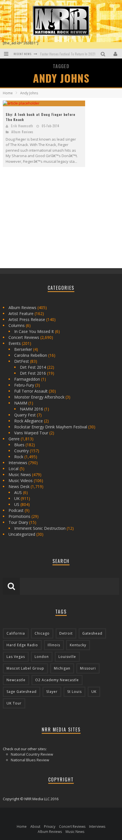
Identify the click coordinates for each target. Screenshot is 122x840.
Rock (18, 456)
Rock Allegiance (28, 421)
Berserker (23, 349)
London (42, 656)
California (16, 633)
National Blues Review (30, 759)
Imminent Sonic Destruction (40, 528)
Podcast (16, 510)
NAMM (20, 403)
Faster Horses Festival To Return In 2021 (67, 53)
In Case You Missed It (34, 331)
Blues (19, 444)
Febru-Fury (24, 385)
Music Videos (21, 480)
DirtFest (21, 361)
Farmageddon (27, 379)
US (16, 504)
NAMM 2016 (31, 409)
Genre (14, 438)
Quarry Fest (25, 415)
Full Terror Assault (31, 391)
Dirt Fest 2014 (33, 367)
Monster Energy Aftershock (39, 397)
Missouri (88, 668)
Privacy (49, 826)
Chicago (42, 633)
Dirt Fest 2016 (33, 373)
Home (8, 93)
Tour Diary (18, 522)
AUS (18, 492)
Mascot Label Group (25, 668)
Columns (17, 325)
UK (17, 498)
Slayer (52, 691)
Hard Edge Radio (22, 645)
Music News (20, 474)
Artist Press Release (27, 319)
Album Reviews (22, 132)
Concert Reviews (24, 337)
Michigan (62, 668)
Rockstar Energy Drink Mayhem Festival (50, 427)
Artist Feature (21, 313)
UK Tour (14, 703)
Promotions (19, 516)
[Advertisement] (45, 222)
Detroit (66, 633)
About (35, 826)
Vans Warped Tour (31, 432)
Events (15, 343)
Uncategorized (22, 534)
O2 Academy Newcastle (57, 680)
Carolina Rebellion (30, 355)
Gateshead (92, 633)
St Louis (74, 691)
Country (21, 450)
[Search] (104, 54)
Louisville (67, 656)
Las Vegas (16, 656)
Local (13, 468)
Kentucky (78, 645)
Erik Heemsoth (22, 126)
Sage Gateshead (22, 691)
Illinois (54, 645)
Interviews (18, 462)
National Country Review (32, 754)
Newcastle (16, 680)
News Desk (19, 486)
